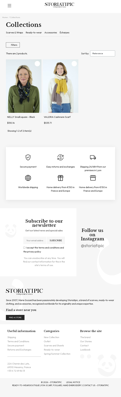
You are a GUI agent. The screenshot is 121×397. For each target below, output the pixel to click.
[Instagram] (96, 252)
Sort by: (85, 53)
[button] (107, 5)
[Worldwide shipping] (28, 178)
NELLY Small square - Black (21, 116)
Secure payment (28, 166)
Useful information (21, 331)
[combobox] (62, 15)
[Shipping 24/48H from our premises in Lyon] (93, 157)
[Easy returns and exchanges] (60, 157)
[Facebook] (88, 252)
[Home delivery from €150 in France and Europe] (60, 178)
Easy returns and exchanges (60, 166)
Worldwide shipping (28, 187)
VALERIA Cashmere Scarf (57, 116)
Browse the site (91, 331)
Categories (51, 331)
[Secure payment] (28, 157)
